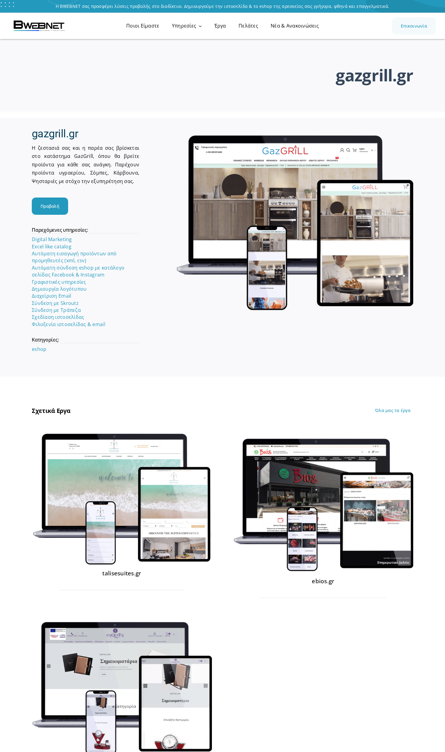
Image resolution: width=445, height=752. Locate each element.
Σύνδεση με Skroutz (55, 303)
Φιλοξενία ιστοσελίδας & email (68, 324)
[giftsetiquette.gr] (122, 617)
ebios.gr (323, 581)
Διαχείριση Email (51, 296)
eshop (39, 349)
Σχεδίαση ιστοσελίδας (58, 317)
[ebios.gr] (323, 434)
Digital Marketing (52, 239)
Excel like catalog (51, 246)
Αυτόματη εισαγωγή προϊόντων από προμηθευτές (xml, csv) (74, 257)
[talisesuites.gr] (122, 434)
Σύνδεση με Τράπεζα (56, 310)
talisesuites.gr (121, 573)
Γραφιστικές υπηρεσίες (59, 282)
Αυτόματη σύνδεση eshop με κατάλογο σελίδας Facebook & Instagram (78, 271)
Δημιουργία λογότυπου (59, 289)
